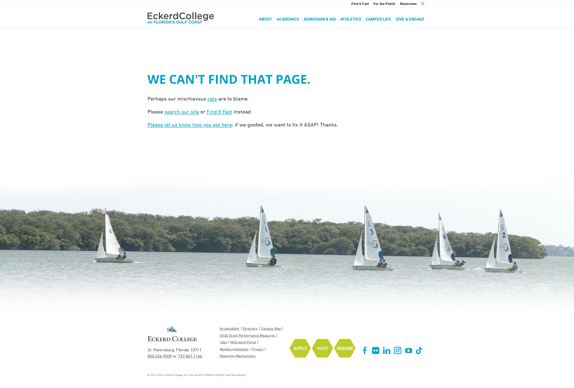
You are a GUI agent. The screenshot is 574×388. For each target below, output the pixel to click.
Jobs (223, 342)
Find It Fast (219, 111)
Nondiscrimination (234, 349)
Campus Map (271, 328)
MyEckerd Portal (243, 342)
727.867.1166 (190, 356)
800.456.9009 (160, 356)
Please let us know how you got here (190, 124)
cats (212, 98)
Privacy (257, 349)
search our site (181, 111)
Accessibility (229, 328)
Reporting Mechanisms (238, 356)
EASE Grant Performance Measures (247, 335)
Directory (250, 328)
